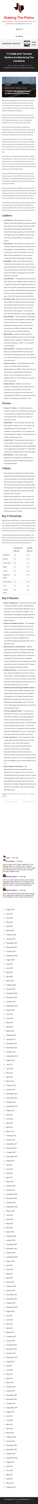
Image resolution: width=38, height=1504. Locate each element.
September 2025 (12, 955)
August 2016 (10, 1412)
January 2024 (10, 1039)
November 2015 (11, 1449)
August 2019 (10, 1261)
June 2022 (9, 1119)
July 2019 (9, 1265)
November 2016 (11, 1399)
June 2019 (9, 1269)
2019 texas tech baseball (14, 794)
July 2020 (9, 1215)
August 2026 (10, 909)
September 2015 (11, 1458)
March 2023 (10, 1081)
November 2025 (11, 947)
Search (18, 29)
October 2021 (10, 1152)
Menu (20, 36)
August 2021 (10, 1161)
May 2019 (9, 1274)
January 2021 (10, 1190)
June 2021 (9, 1169)
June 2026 (9, 918)
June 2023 (9, 1068)
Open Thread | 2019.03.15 (27, 801)
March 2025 (10, 981)
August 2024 (10, 1010)
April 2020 (9, 1228)
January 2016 (10, 1441)
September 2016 (11, 1408)
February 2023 (11, 1085)
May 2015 (9, 1474)
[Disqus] (19, 828)
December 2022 (11, 1094)
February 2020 (11, 1236)
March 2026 (10, 930)
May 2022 (9, 1123)
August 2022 (10, 1110)
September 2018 (11, 1307)
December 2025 (11, 943)
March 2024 (10, 1031)
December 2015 (11, 1445)
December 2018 (11, 1294)
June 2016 (9, 1420)
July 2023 (9, 1064)
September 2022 (12, 1106)
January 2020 (10, 1240)
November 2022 (11, 1098)
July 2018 (9, 1315)
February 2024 (11, 1035)
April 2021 (9, 1177)
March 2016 (10, 1433)
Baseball (8, 84)
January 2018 (10, 1341)
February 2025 (11, 985)
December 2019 (11, 1244)
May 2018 (9, 1324)
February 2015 (11, 1487)
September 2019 (11, 1257)
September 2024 (12, 1006)
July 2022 (9, 1115)
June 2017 (9, 1370)
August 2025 (10, 960)
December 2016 (11, 1395)
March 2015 (10, 1483)
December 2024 (11, 993)
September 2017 (11, 1357)
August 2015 (10, 1462)
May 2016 (9, 1424)
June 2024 (9, 1018)
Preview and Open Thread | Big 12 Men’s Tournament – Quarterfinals (11, 801)
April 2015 (9, 1479)
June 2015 (9, 1470)
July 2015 (9, 1466)
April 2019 (9, 1278)
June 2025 (9, 968)
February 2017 (11, 1387)
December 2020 (11, 1194)
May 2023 (9, 1073)
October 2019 (10, 1253)
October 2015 (10, 1454)
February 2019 (11, 1286)
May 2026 (9, 922)
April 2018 (9, 1328)
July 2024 (9, 1014)
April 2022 (9, 1127)
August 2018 (10, 1311)
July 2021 (9, 1165)
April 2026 (9, 926)
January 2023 (10, 1089)
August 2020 (10, 1211)
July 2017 (9, 1366)
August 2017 (10, 1361)
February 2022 (11, 1135)
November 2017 (11, 1349)
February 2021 (11, 1186)
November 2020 (11, 1198)
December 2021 (11, 1144)
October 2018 (10, 1303)
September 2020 (12, 1207)
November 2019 (11, 1248)
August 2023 (10, 1060)
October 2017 (10, 1353)
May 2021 (9, 1173)
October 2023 (11, 1052)
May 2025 (9, 972)
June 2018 (9, 1320)
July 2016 (9, 1416)
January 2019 (10, 1290)
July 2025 (9, 964)
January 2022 (10, 1140)
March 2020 (10, 1232)
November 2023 (11, 1048)
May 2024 (9, 1022)
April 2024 (9, 1027)
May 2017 (9, 1374)
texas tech (25, 794)
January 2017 (10, 1391)
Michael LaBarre (21, 88)
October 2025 (11, 951)
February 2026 (11, 935)
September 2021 (11, 1156)
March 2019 (10, 1282)
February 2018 (11, 1336)
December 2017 (11, 1345)
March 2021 (10, 1181)
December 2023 (11, 1043)
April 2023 (9, 1077)
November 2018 (11, 1299)
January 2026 (10, 939)
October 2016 (10, 1403)
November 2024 (11, 997)
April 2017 (9, 1378)
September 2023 (12, 1056)
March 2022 (10, 1131)
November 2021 (11, 1148)
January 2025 (10, 989)
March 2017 (10, 1382)
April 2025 (9, 976)
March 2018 (10, 1332)
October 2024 (11, 1002)
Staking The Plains (19, 18)
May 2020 (9, 1223)
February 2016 (11, 1437)
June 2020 (9, 1219)
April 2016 (9, 1428)
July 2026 (9, 914)
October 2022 (11, 1102)
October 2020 (11, 1202)
